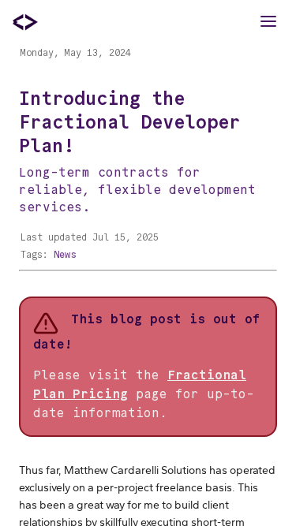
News (65, 254)
